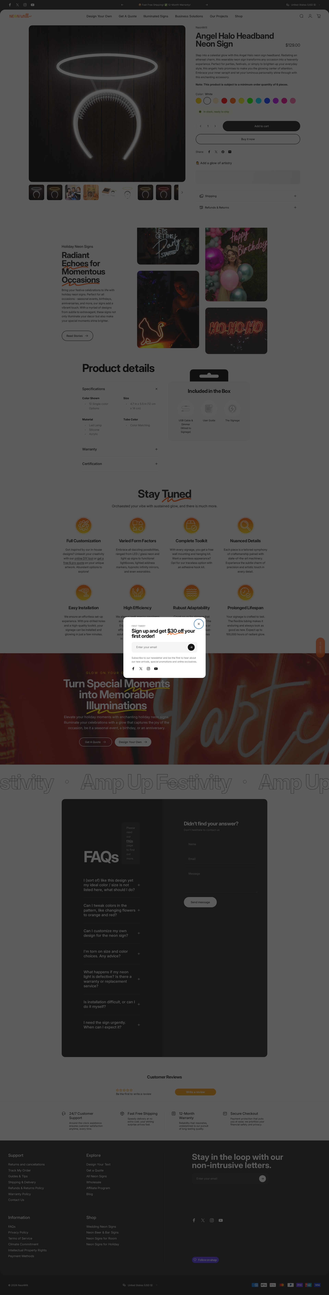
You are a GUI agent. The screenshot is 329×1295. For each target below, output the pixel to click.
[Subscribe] (191, 647)
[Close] (199, 624)
